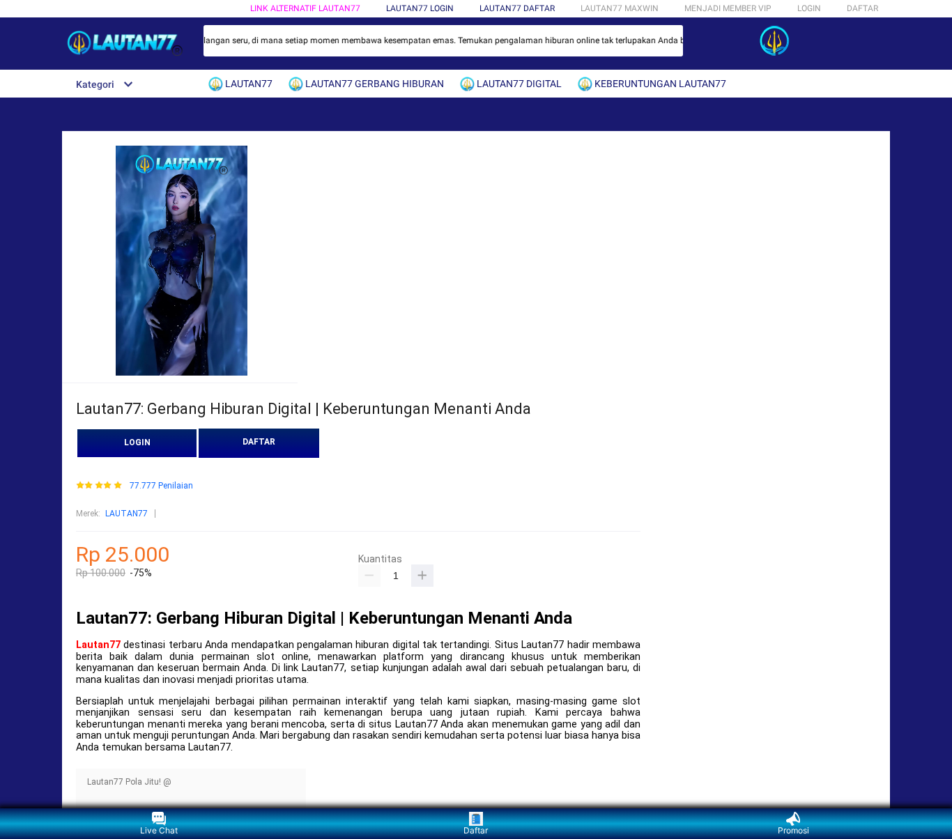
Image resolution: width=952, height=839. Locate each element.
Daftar (475, 830)
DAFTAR (862, 8)
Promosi (793, 830)
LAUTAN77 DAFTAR (517, 8)
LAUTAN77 (126, 513)
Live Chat (159, 830)
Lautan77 (98, 645)
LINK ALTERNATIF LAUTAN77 (305, 8)
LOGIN (809, 8)
